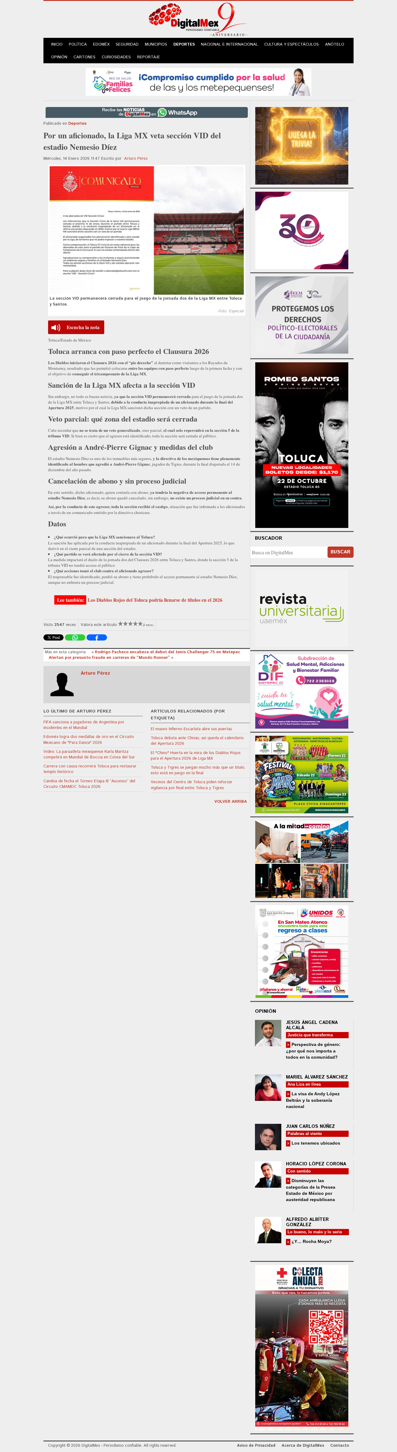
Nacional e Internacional (229, 44)
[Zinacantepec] (301, 773)
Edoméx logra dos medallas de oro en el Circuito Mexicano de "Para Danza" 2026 (88, 739)
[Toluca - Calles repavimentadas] (301, 858)
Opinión (59, 57)
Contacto (339, 1446)
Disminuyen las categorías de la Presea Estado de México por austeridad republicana (310, 1190)
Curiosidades (116, 57)
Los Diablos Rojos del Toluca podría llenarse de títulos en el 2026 (155, 599)
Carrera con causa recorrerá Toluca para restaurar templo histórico (89, 769)
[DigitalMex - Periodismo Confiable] (198, 20)
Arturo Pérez (136, 159)
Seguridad (127, 44)
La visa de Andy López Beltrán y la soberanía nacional (313, 1100)
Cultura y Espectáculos (291, 44)
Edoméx (101, 44)
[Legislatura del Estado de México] (301, 145)
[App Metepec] (198, 81)
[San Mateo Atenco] (301, 950)
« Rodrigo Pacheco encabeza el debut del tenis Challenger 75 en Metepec (165, 652)
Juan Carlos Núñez (310, 1126)
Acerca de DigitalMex (303, 1446)
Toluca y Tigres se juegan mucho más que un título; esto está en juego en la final (198, 770)
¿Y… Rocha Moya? (311, 1241)
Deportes (184, 44)
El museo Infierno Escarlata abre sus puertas (191, 729)
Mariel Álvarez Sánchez (317, 1077)
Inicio (57, 44)
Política (78, 44)
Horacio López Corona (316, 1164)
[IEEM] (301, 229)
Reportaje (148, 57)
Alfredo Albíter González (307, 1222)
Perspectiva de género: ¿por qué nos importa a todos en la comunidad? (313, 1051)
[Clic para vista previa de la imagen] (147, 230)
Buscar (340, 552)
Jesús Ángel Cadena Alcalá (312, 1025)
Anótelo (334, 44)
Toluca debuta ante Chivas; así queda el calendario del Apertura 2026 (197, 741)
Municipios (156, 44)
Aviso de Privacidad (256, 1446)
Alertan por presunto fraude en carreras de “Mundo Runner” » (111, 658)
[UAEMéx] (301, 607)
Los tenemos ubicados (315, 1143)
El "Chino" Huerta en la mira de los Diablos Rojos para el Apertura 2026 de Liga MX (196, 756)
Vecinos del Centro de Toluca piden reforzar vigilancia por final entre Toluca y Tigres (191, 785)
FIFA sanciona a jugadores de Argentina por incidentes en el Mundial (83, 725)
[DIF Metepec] (301, 690)
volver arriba (230, 802)
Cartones (85, 57)
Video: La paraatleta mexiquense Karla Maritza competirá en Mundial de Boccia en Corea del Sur (89, 754)
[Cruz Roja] (301, 1346)
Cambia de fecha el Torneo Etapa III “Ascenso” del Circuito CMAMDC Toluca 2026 (89, 784)
